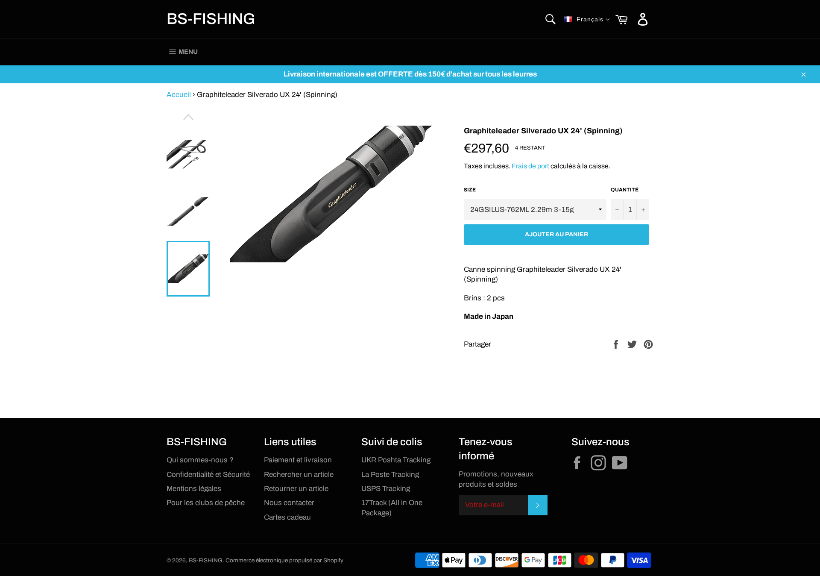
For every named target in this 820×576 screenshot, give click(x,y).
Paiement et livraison (298, 460)
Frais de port (530, 166)
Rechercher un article (299, 474)
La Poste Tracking (390, 474)
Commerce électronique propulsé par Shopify (284, 560)
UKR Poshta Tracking (395, 460)
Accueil (179, 95)
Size (470, 190)
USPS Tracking (385, 489)
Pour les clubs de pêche (206, 503)
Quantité (624, 190)
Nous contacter (289, 503)
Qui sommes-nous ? (200, 460)
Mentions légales (194, 489)
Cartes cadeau (287, 517)
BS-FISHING (211, 18)
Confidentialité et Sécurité (208, 474)
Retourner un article (296, 489)
